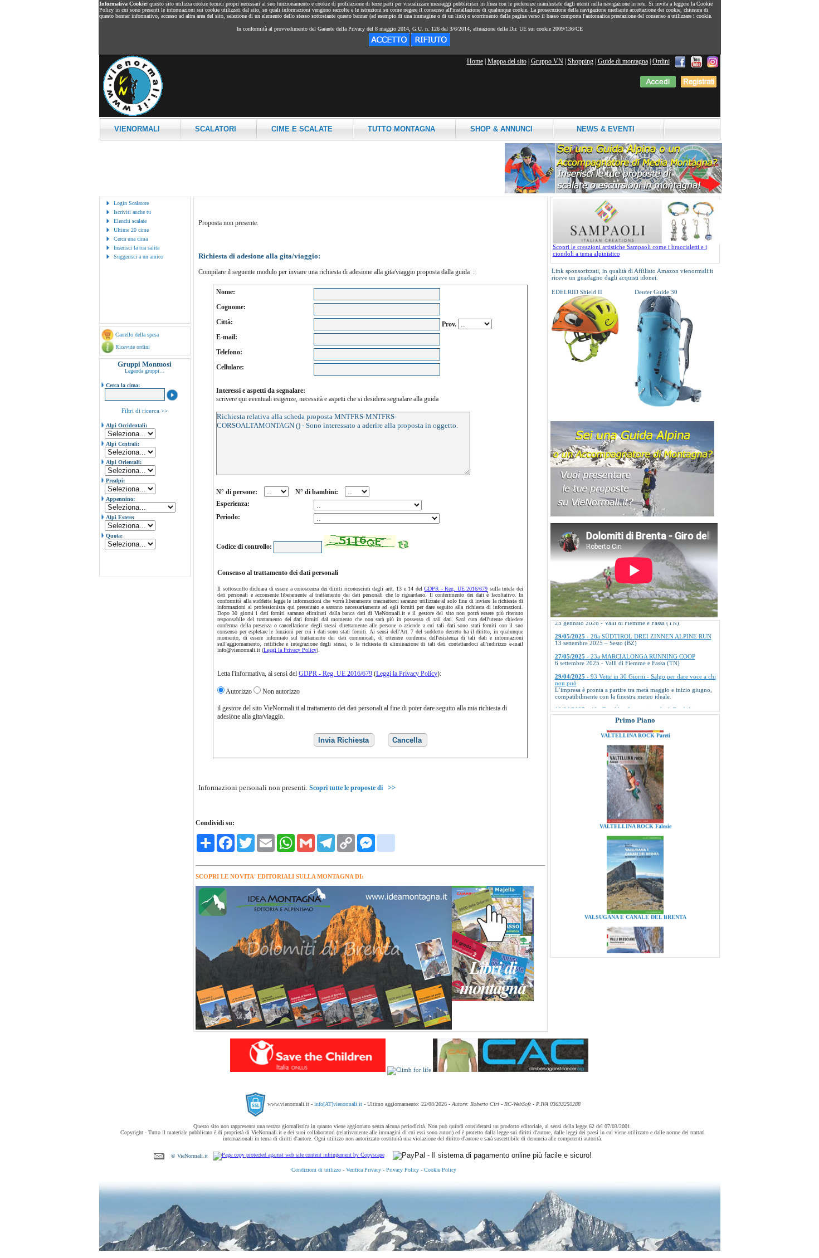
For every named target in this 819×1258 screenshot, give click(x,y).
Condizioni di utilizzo (316, 1170)
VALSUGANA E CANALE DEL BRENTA (635, 880)
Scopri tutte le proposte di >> (352, 788)
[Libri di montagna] (493, 999)
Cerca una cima (131, 239)
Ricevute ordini (132, 347)
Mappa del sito (507, 61)
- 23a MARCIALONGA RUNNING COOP (625, 628)
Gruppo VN (547, 61)
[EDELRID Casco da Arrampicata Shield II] (585, 360)
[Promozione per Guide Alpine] (613, 191)
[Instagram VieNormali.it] (712, 61)
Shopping (580, 61)
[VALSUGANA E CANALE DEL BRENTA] (635, 875)
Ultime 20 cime (131, 230)
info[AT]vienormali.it (338, 1103)
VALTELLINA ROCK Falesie (635, 790)
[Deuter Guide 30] (668, 404)
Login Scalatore (131, 203)
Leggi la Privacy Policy (290, 650)
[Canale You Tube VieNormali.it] (696, 61)
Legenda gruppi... (144, 371)
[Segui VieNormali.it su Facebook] (680, 61)
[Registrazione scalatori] (698, 85)
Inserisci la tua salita (136, 248)
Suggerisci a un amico (138, 256)
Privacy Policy (402, 1170)
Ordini (661, 61)
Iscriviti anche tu (132, 212)
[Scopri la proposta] (632, 514)
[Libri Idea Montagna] (324, 1028)
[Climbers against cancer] (510, 1069)
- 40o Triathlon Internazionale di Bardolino (627, 681)
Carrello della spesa (137, 334)
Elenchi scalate (130, 221)
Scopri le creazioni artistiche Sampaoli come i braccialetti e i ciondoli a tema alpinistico (630, 250)
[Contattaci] (159, 1156)
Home (475, 61)
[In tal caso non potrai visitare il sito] (430, 44)
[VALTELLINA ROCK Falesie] (635, 784)
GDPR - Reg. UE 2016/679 (456, 589)
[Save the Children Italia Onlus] (308, 1069)
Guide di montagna (623, 61)
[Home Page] (132, 114)
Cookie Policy (440, 1170)
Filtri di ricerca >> (144, 410)
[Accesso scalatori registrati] (658, 85)
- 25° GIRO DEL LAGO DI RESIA (616, 701)
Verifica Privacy (363, 1170)
